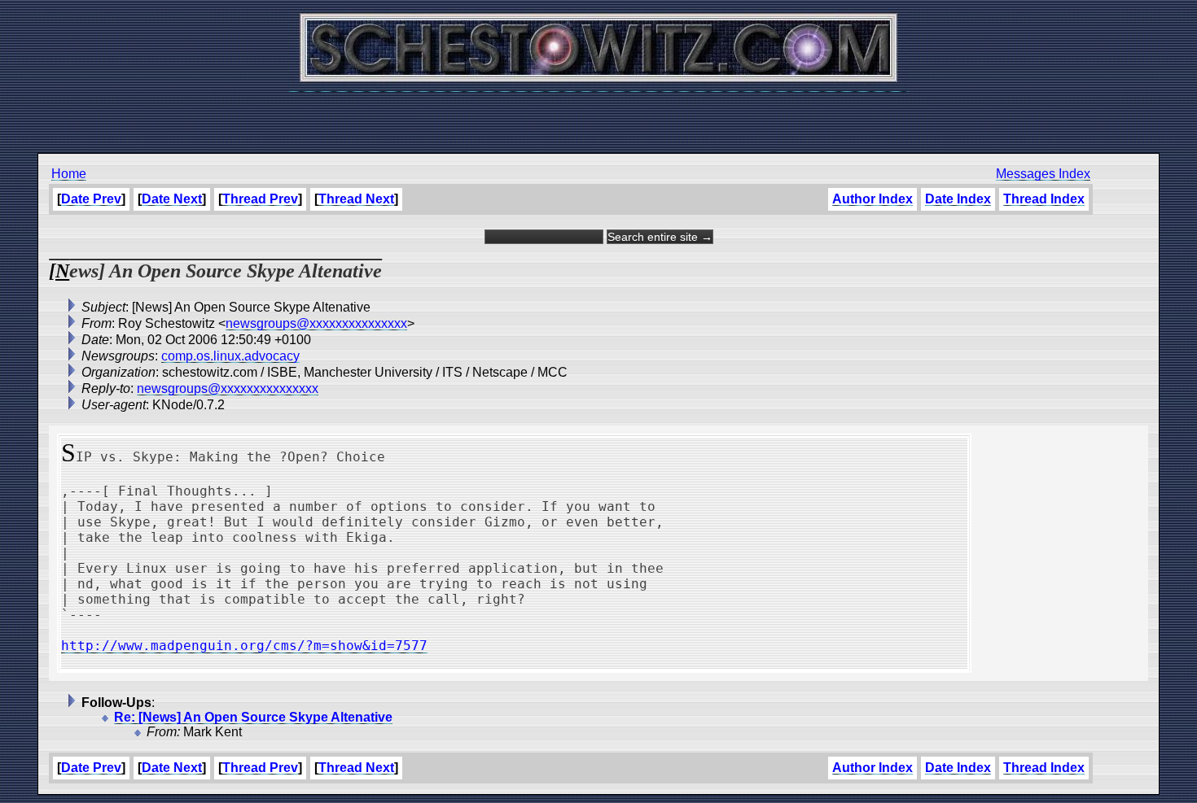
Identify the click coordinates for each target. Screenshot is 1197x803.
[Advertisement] (598, 113)
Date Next (172, 199)
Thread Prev (260, 199)
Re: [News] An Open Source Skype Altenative (253, 717)
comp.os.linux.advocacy (230, 356)
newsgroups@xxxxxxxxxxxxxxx (316, 323)
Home (68, 174)
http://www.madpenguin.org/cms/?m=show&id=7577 (244, 645)
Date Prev (91, 199)
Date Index (958, 199)
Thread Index (1044, 199)
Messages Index (1043, 174)
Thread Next (356, 199)
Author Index (872, 199)
